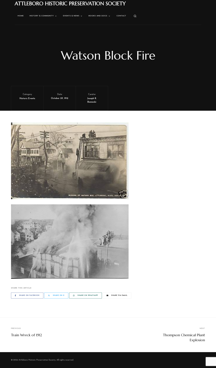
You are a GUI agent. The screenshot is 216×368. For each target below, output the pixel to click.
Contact (121, 16)
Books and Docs (98, 16)
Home (21, 16)
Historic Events (27, 98)
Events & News (71, 16)
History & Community (42, 16)
